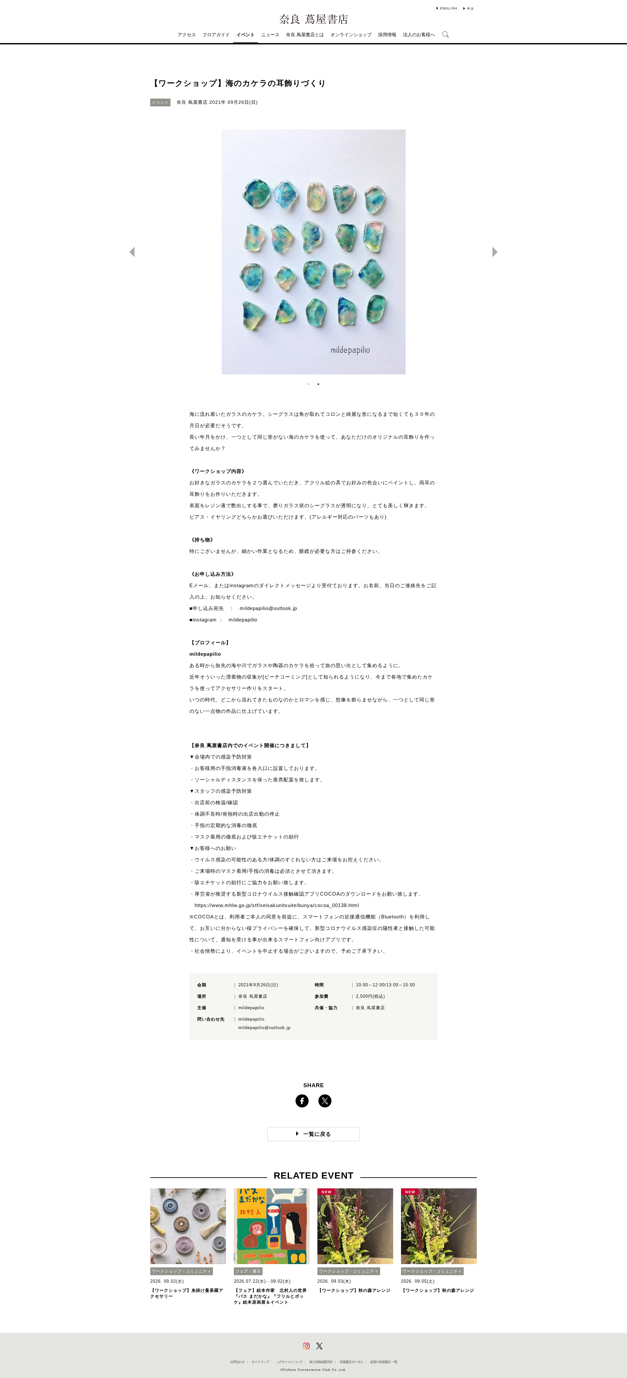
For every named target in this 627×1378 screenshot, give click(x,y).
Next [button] (497, 252)
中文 (470, 8)
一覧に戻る (317, 1134)
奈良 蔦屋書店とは (305, 34)
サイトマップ (260, 1362)
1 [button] (308, 384)
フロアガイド (216, 34)
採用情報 (387, 34)
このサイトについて (289, 1362)
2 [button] (318, 384)
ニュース (270, 34)
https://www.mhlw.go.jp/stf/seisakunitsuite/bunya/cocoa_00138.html (277, 905)
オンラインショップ (351, 34)
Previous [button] (129, 252)
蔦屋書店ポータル (351, 1362)
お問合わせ (237, 1362)
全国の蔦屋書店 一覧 (383, 1362)
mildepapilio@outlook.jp (268, 608)
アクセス (187, 34)
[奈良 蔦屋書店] (313, 19)
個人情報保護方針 (321, 1362)
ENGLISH (448, 8)
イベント (245, 34)
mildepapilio (243, 619)
